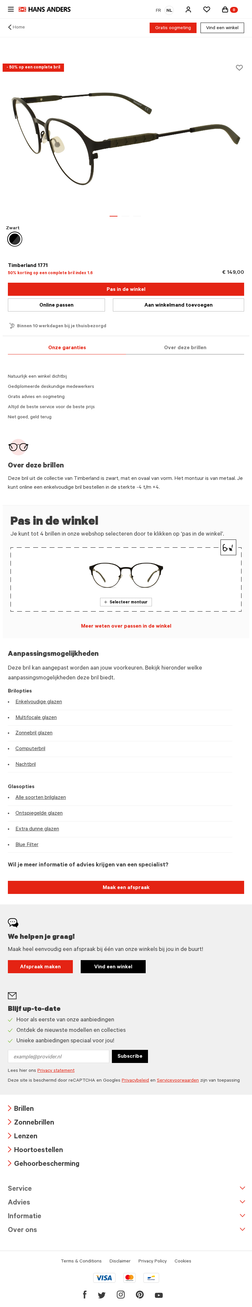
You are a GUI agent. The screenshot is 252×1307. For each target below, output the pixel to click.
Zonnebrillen (31, 1123)
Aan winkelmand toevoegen (178, 306)
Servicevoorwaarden (178, 1081)
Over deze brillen (185, 348)
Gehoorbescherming (43, 1165)
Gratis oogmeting (173, 28)
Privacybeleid (135, 1081)
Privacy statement (55, 1071)
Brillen (21, 1110)
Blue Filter (26, 845)
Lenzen (22, 1137)
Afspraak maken (40, 967)
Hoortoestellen (35, 1151)
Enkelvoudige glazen (38, 702)
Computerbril (30, 749)
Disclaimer (120, 1261)
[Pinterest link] (140, 1294)
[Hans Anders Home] (48, 9)
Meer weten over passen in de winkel (126, 627)
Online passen (56, 306)
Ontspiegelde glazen (39, 813)
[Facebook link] (85, 1294)
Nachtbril (25, 765)
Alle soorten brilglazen (40, 798)
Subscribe (129, 1057)
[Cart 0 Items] (225, 9)
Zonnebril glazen (33, 733)
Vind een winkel (222, 28)
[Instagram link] (121, 1294)
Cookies (183, 1261)
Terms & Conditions (81, 1261)
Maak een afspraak (126, 888)
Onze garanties (67, 348)
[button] (188, 9)
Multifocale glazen (36, 718)
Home (19, 27)
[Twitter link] (102, 1294)
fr (158, 11)
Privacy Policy (152, 1261)
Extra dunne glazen (37, 829)
